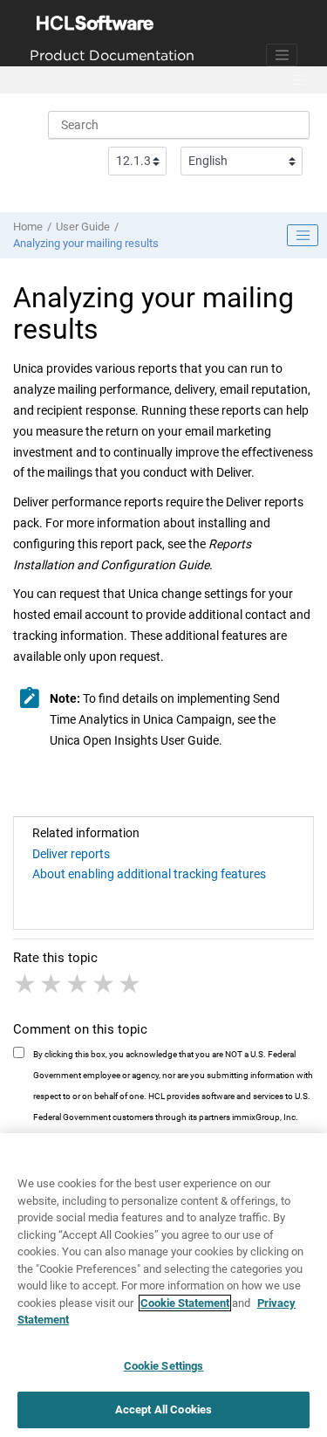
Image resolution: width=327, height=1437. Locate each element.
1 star (26, 983)
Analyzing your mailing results (86, 243)
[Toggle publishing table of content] (302, 235)
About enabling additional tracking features (149, 874)
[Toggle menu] (298, 80)
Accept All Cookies (163, 1409)
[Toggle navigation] (281, 55)
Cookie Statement (184, 1303)
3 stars (78, 983)
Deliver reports (71, 854)
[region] (163, 1285)
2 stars (52, 983)
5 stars (131, 983)
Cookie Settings (164, 1365)
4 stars (105, 983)
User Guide (83, 226)
